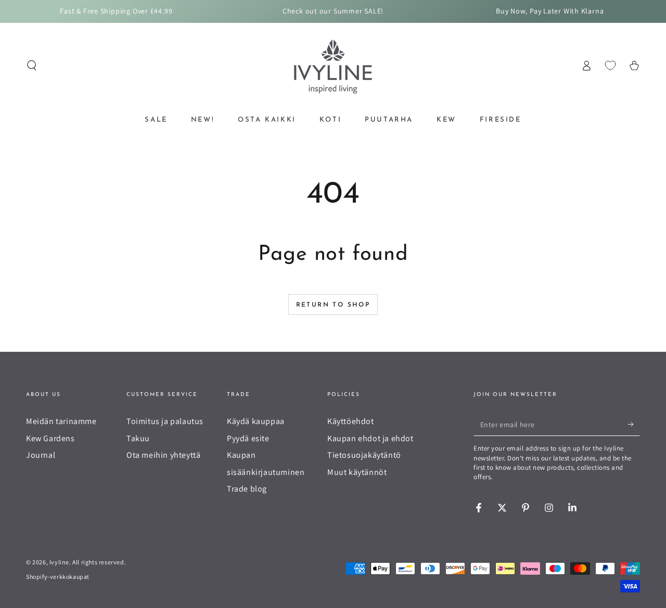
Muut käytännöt (357, 472)
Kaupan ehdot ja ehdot (370, 438)
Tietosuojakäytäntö (364, 455)
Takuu (138, 438)
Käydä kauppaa (256, 421)
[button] (31, 65)
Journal (40, 455)
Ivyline (59, 562)
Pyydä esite (248, 438)
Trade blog (247, 488)
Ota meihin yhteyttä (163, 455)
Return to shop (333, 305)
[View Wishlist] (610, 65)
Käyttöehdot (350, 421)
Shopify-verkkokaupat (57, 576)
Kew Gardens (50, 438)
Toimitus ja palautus (164, 421)
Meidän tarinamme (61, 421)
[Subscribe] (634, 424)
